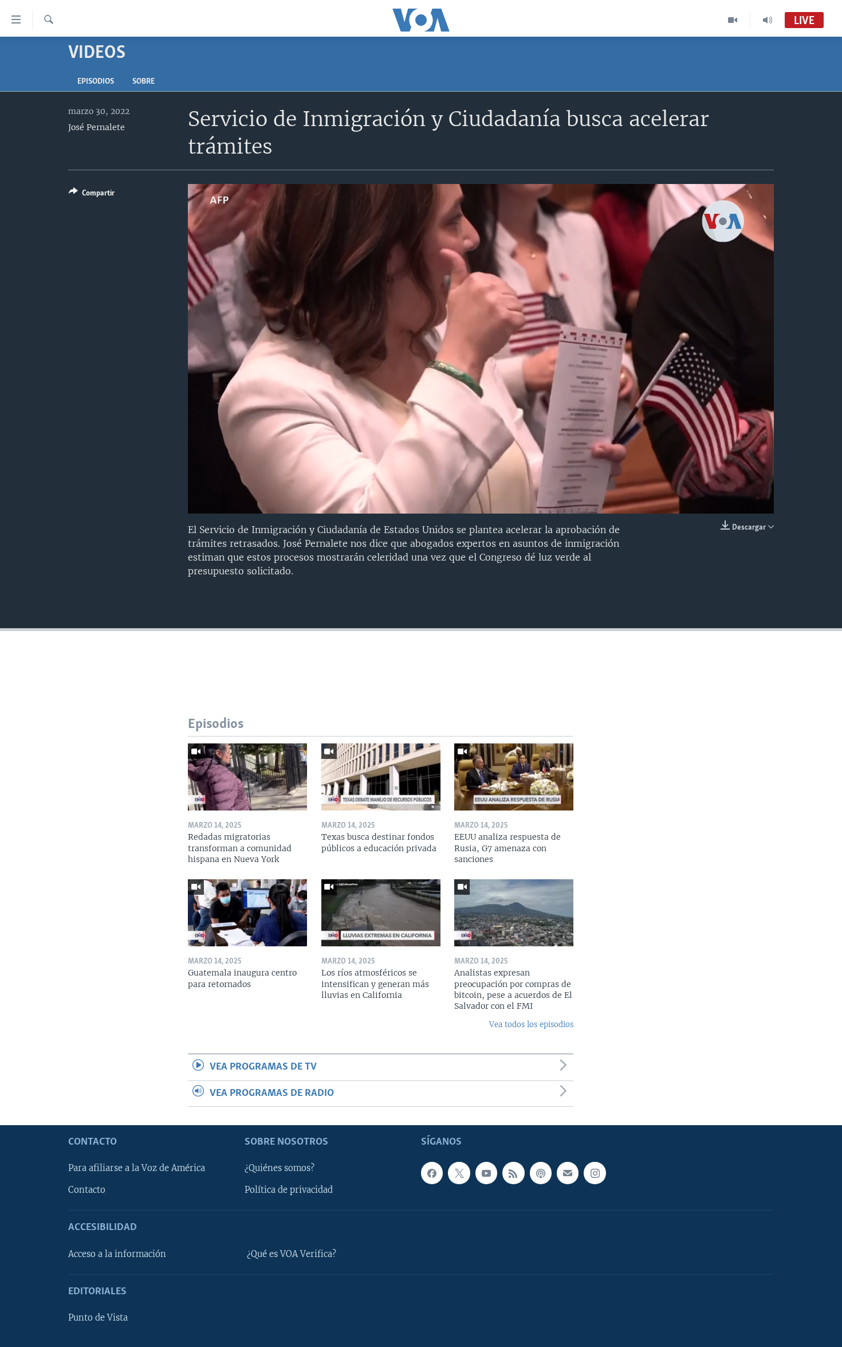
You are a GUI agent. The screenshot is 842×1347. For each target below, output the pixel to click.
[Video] (732, 20)
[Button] (92, 195)
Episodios (95, 81)
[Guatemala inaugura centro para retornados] (247, 912)
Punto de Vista (98, 1318)
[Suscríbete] (568, 1173)
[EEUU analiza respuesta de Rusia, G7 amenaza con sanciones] (513, 776)
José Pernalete (96, 127)
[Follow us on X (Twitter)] (459, 1173)
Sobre (143, 81)
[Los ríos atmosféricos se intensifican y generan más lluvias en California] (380, 912)
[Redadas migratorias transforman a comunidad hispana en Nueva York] (247, 776)
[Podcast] (541, 1173)
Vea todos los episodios (531, 1024)
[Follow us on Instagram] (594, 1173)
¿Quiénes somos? (279, 1168)
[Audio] (767, 20)
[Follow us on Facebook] (432, 1173)
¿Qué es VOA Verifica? (291, 1254)
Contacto (86, 1190)
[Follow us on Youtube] (486, 1173)
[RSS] (513, 1173)
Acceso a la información (117, 1254)
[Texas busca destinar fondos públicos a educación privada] (380, 776)
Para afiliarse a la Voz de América (136, 1168)
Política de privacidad (289, 1190)
